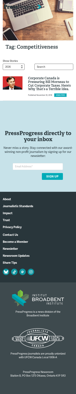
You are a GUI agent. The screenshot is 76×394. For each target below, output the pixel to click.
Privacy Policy (12, 227)
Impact (8, 213)
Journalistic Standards (18, 206)
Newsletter (10, 249)
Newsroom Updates (16, 256)
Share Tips (10, 263)
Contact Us (10, 235)
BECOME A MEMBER (59, 7)
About (7, 199)
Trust (6, 220)
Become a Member (15, 242)
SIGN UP (52, 176)
